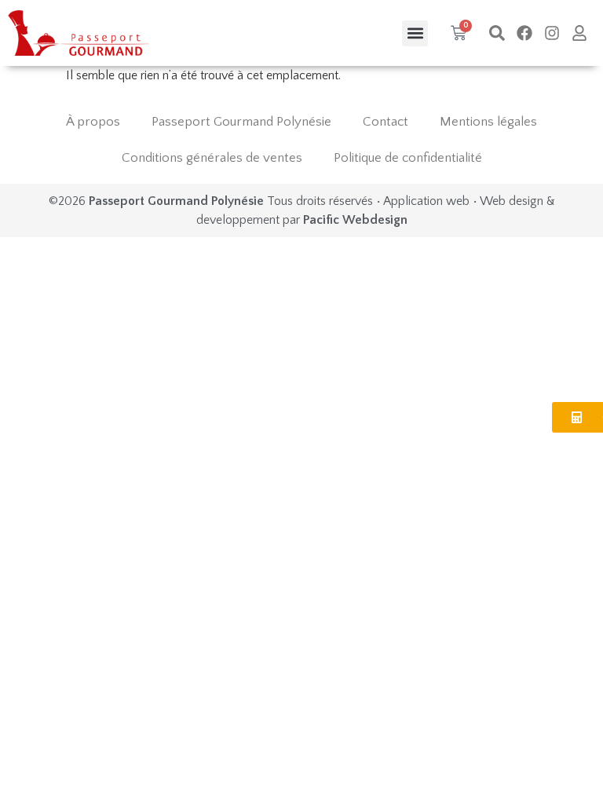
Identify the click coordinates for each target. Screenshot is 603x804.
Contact (385, 122)
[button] (415, 33)
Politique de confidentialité (408, 158)
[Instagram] (552, 33)
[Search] (497, 33)
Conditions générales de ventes (212, 158)
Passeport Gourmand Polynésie (241, 122)
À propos (93, 122)
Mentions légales (488, 122)
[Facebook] (524, 33)
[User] (579, 33)
